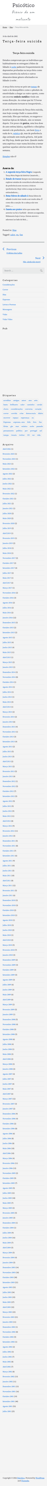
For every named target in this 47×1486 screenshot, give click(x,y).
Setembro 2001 (9, 1401)
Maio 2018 (7, 553)
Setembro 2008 (9, 1034)
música (16, 133)
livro (37, 130)
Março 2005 (7, 1208)
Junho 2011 (7, 871)
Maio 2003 (7, 1302)
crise (22, 413)
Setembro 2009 (9, 975)
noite (13, 67)
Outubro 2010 (8, 910)
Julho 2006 (7, 1138)
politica (19, 431)
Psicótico (21, 1478)
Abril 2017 (7, 583)
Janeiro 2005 (8, 1218)
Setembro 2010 (9, 915)
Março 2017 (7, 588)
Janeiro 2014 (8, 722)
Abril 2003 (7, 1307)
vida (38, 435)
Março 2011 (7, 885)
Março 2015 (7, 662)
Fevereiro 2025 (8, 454)
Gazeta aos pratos (14, 209)
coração (38, 409)
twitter (22, 435)
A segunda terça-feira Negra (19, 172)
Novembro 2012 (9, 786)
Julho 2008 (7, 1044)
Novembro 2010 (9, 905)
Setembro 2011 (9, 856)
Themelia (25, 1481)
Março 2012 (7, 826)
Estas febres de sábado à (17, 195)
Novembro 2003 (9, 1272)
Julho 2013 (7, 751)
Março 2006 (7, 1158)
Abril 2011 (7, 880)
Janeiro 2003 (8, 1322)
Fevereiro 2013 (8, 771)
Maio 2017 (7, 578)
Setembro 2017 (9, 568)
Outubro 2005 (8, 1178)
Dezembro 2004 (9, 1223)
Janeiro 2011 (8, 895)
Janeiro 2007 (8, 1109)
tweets (14, 435)
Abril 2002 (7, 1367)
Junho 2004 (7, 1238)
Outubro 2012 (8, 791)
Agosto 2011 (7, 861)
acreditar (7, 400)
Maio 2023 (7, 464)
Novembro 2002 (9, 1332)
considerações (17, 409)
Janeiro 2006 (8, 1168)
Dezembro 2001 (9, 1386)
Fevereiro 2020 (8, 523)
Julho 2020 (7, 513)
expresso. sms (19, 422)
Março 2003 (7, 1312)
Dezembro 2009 (9, 960)
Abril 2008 (7, 1059)
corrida (14, 413)
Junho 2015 (7, 647)
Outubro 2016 (8, 598)
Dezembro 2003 (9, 1267)
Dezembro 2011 (9, 841)
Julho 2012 (7, 806)
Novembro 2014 (9, 677)
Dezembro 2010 (9, 900)
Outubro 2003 (8, 1277)
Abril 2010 (7, 940)
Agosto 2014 (7, 687)
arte (35, 400)
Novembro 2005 (9, 1173)
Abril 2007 (7, 1094)
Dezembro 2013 (9, 727)
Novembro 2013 (9, 732)
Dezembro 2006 (9, 1114)
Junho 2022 (7, 484)
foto (34, 422)
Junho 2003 (7, 1297)
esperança (25, 418)
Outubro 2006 (8, 1124)
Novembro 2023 (9, 459)
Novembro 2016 (9, 593)
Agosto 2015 (7, 637)
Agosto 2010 (7, 920)
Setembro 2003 (9, 1282)
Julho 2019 (7, 528)
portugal (33, 431)
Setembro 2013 (9, 741)
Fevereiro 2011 (8, 890)
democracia (31, 413)
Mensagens (7, 309)
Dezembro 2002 (9, 1327)
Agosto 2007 (7, 1074)
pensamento (8, 431)
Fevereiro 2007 (8, 1104)
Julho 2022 (7, 479)
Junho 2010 (7, 930)
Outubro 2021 (8, 499)
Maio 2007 (7, 1089)
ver (33, 435)
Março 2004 (7, 1253)
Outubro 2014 (8, 682)
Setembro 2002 (9, 1342)
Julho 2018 (7, 548)
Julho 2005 (7, 1193)
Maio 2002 (7, 1362)
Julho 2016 (7, 608)
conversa (29, 409)
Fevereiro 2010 (8, 950)
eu (17, 234)
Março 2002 (7, 1372)
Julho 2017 (7, 573)
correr (6, 413)
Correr (5, 289)
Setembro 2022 (9, 469)
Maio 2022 (7, 489)
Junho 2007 (7, 1084)
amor (24, 400)
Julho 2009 (7, 985)
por (26, 431)
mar (17, 426)
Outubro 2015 (8, 627)
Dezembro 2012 (9, 781)
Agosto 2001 (7, 1406)
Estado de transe (13, 179)
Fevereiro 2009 (8, 1009)
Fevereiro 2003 (8, 1317)
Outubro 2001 (8, 1396)
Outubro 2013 (8, 737)
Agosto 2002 (7, 1347)
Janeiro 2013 (8, 776)
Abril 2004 (7, 1247)
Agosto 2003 (7, 1287)
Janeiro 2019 (8, 543)
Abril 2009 (7, 1000)
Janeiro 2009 (8, 1014)
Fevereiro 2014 (8, 717)
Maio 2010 (7, 935)
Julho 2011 (7, 866)
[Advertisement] (23, 362)
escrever (6, 418)
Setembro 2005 (9, 1183)
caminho (30, 405)
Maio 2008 (7, 1054)
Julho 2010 (7, 925)
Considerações (9, 285)
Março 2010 (7, 945)
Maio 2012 (7, 816)
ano (30, 400)
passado (39, 426)
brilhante (14, 405)
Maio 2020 (7, 518)
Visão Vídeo (7, 319)
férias (5, 426)
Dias (14, 230)
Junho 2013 (7, 756)
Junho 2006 (7, 1143)
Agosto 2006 (7, 1134)
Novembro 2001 (9, 1391)
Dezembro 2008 (9, 1019)
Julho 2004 (7, 1233)
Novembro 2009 (9, 965)
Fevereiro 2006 (8, 1163)
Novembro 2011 (9, 846)
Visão (5, 314)
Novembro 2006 (9, 1119)
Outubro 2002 (8, 1337)
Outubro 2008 (8, 1029)
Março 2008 (7, 1064)
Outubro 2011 (8, 851)
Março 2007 (7, 1099)
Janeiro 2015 (8, 667)
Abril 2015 (7, 657)
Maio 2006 (7, 1148)
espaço (15, 418)
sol (41, 431)
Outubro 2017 (8, 563)
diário (40, 413)
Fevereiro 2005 (8, 1213)
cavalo (39, 405)
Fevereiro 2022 (8, 494)
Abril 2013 (7, 761)
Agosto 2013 (7, 747)
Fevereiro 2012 (8, 831)
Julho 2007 (7, 1079)
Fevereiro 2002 (8, 1376)
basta (5, 405)
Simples (6, 156)
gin (11, 426)
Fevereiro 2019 (8, 538)
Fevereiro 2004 (8, 1257)
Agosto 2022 (7, 474)
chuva (5, 409)
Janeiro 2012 (8, 836)
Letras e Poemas (9, 304)
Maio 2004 (7, 1243)
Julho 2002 (7, 1352)
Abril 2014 (7, 707)
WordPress (40, 1478)
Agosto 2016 (7, 603)
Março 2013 (7, 766)
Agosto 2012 (7, 801)
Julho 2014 (7, 692)
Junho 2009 (7, 990)
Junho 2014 (7, 697)
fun (21, 234)
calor (12, 234)
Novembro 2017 (9, 558)
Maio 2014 (7, 702)
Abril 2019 (7, 533)
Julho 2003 (7, 1292)
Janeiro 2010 (8, 955)
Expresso (6, 299)
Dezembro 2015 (9, 622)
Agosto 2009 (7, 980)
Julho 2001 (7, 1411)
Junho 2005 (7, 1198)
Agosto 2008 (7, 1039)
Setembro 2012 (9, 796)
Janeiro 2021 (8, 508)
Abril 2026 (7, 449)
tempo (34, 86)
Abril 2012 (7, 821)
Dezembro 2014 (9, 672)
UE (28, 435)
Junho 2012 (7, 811)
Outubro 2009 (8, 970)
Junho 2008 (7, 1049)
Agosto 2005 (7, 1188)
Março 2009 (7, 1004)
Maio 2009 (7, 994)
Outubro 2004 (8, 1228)
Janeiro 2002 (8, 1381)
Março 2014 (7, 712)
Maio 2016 (7, 613)
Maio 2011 (7, 875)
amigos (16, 400)
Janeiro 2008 (8, 1069)
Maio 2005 (7, 1203)
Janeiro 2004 (8, 1262)
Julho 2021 (7, 503)
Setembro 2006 (9, 1128)
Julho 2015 (7, 642)
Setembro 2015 (9, 632)
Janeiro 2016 (8, 618)
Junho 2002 (7, 1357)
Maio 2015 (7, 652)
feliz (29, 422)
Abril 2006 (7, 1153)
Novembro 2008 (9, 1024)
